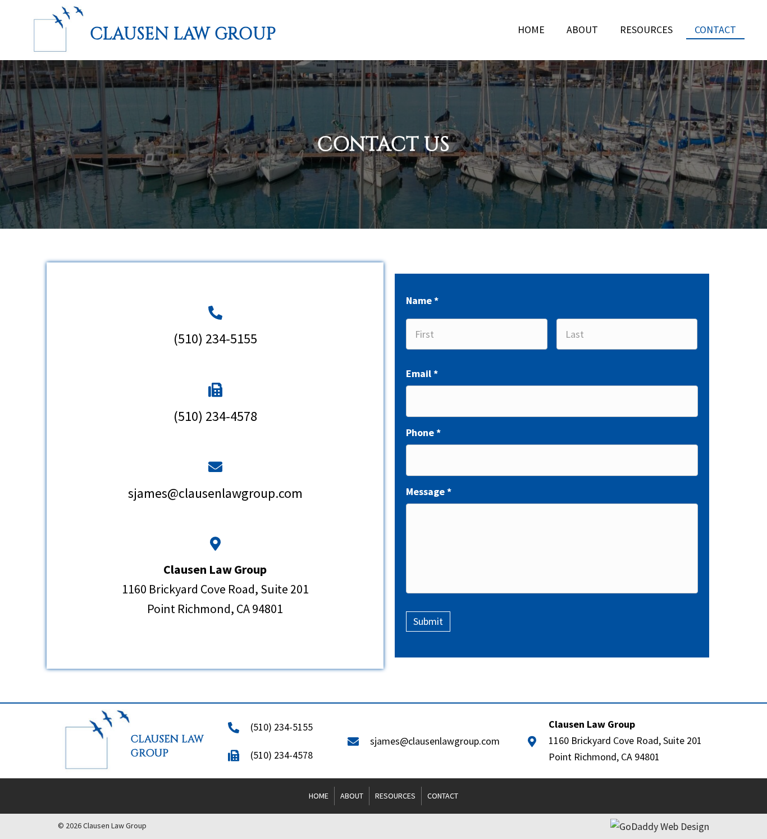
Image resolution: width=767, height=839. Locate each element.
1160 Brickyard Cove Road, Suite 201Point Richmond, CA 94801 (215, 588)
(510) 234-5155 (215, 338)
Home (318, 796)
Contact (442, 796)
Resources (395, 796)
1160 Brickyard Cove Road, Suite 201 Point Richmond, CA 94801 (625, 740)
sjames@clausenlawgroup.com (215, 493)
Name (422, 300)
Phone (423, 432)
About (351, 796)
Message (428, 491)
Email (422, 373)
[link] (531, 29)
